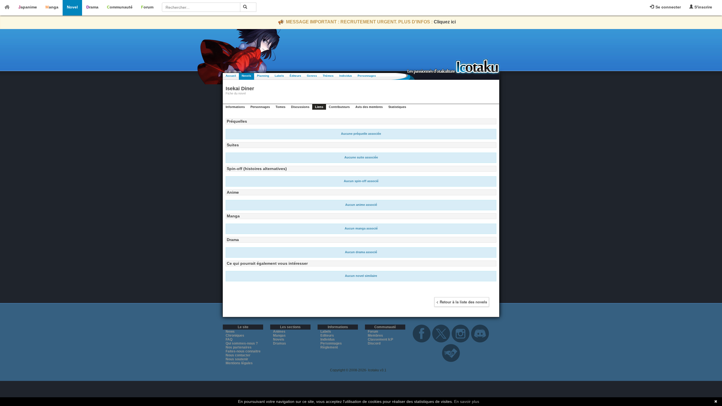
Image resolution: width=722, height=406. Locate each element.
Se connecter (667, 7)
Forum (147, 7)
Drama (92, 7)
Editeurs (327, 335)
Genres (312, 75)
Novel (72, 7)
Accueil (231, 75)
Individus (345, 75)
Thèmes (328, 75)
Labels (279, 75)
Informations (235, 107)
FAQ (229, 339)
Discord (374, 343)
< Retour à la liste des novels (461, 301)
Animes (279, 332)
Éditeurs (295, 75)
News (230, 332)
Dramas (279, 343)
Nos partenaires (239, 347)
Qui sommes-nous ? (242, 343)
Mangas (279, 335)
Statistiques (397, 107)
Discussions (300, 107)
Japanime (27, 7)
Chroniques (235, 335)
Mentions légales (239, 363)
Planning (263, 75)
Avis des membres (369, 107)
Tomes (280, 107)
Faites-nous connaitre (243, 351)
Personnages (367, 75)
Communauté (120, 7)
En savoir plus (466, 401)
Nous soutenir (237, 359)
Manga (51, 7)
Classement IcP (380, 339)
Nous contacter (238, 355)
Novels (246, 75)
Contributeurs (339, 107)
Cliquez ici (445, 21)
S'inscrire (702, 7)
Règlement (329, 347)
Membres (375, 335)
